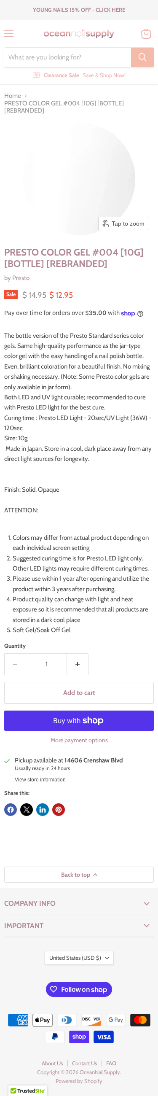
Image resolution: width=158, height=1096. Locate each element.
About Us (52, 1063)
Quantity (15, 646)
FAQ (111, 1063)
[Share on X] (26, 809)
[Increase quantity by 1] (77, 664)
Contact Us (84, 1063)
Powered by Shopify (79, 1080)
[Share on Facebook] (10, 809)
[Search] (142, 57)
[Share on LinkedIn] (42, 809)
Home (12, 96)
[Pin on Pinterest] (58, 809)
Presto (20, 278)
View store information (40, 780)
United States (75, 957)
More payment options (79, 740)
